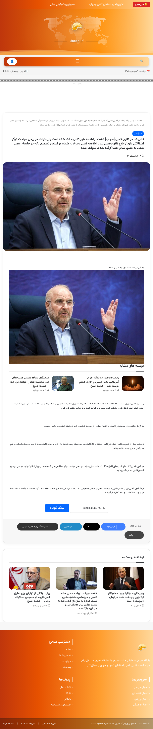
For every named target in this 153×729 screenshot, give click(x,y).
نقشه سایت (64, 688)
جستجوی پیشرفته (61, 705)
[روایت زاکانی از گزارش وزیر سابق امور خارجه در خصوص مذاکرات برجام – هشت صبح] (29, 578)
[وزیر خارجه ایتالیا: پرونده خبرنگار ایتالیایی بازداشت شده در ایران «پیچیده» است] (123, 578)
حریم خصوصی (49, 723)
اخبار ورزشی (140, 699)
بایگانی (67, 699)
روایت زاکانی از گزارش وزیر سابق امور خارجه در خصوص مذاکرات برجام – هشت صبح (32, 597)
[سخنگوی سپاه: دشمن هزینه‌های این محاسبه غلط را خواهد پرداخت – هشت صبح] (63, 383)
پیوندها (67, 667)
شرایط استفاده (28, 723)
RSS (68, 693)
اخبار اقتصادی (139, 693)
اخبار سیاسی (140, 688)
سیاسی (133, 120)
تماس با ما (65, 656)
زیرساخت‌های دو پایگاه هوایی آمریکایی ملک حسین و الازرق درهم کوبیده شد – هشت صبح (99, 382)
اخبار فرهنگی (140, 705)
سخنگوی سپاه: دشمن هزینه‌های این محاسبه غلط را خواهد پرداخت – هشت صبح (29, 382)
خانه (140, 120)
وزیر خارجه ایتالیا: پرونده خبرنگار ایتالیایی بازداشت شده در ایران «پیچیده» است (126, 597)
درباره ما (66, 661)
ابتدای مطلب (76, 84)
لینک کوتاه (57, 508)
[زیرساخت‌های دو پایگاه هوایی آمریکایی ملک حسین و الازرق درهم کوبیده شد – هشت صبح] (133, 383)
